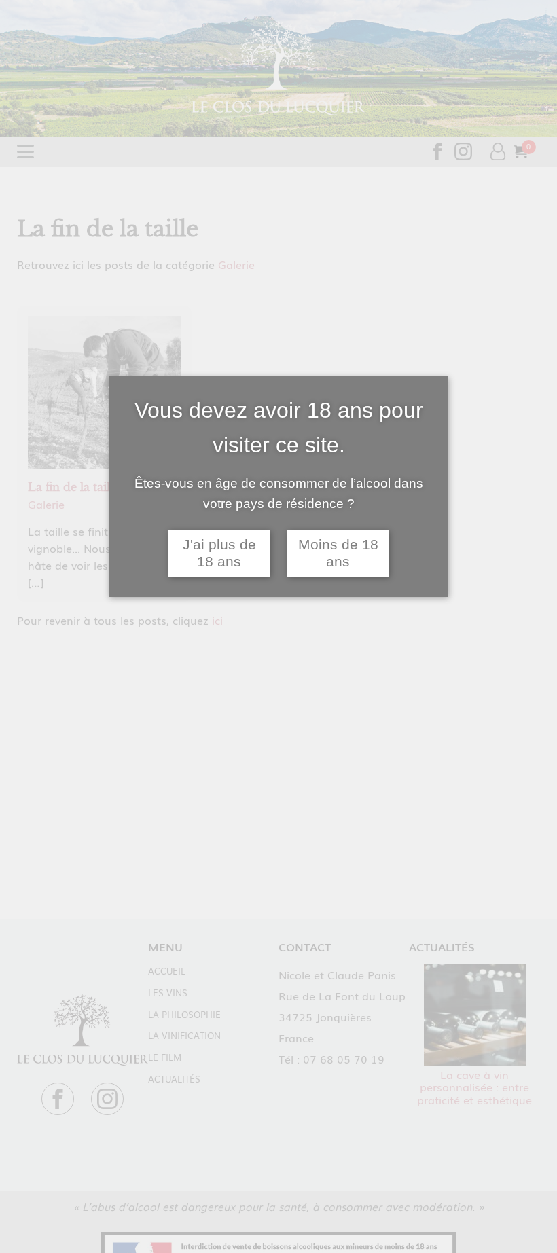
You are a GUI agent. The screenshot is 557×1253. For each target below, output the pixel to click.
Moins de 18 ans (338, 553)
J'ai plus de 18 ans (219, 553)
